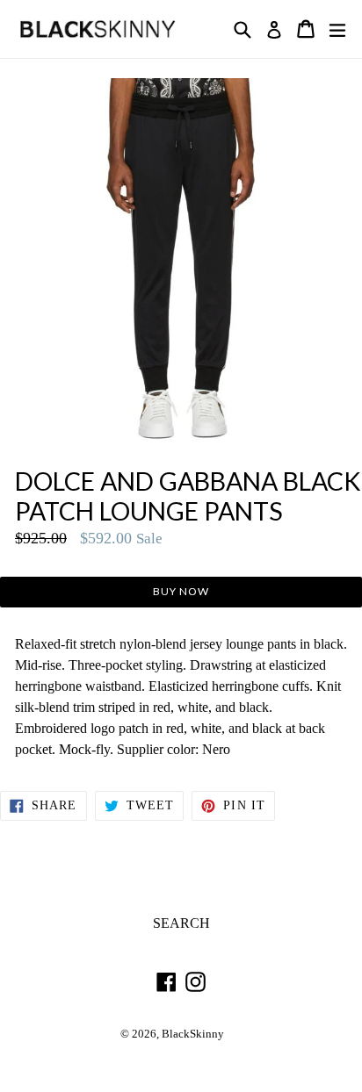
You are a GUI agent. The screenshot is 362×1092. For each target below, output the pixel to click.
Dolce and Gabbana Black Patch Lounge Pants (188, 496)
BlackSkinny (193, 1034)
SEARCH (181, 923)
